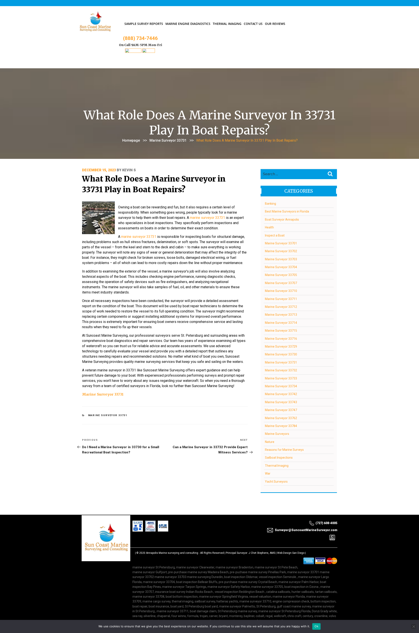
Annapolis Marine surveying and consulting (172, 552)
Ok (316, 626)
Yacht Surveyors (276, 481)
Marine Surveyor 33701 (281, 243)
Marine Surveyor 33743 (281, 402)
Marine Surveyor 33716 (281, 338)
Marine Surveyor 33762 (281, 418)
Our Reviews (275, 24)
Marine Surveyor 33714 (281, 322)
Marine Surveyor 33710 (281, 291)
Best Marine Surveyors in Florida (287, 211)
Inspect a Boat (275, 235)
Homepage (131, 140)
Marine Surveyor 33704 (281, 267)
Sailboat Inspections (279, 457)
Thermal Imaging (227, 24)
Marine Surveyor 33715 (281, 330)
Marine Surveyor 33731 (168, 140)
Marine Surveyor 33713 (281, 314)
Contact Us (253, 24)
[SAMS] (133, 52)
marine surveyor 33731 (207, 218)
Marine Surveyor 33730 (281, 354)
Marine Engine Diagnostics (187, 24)
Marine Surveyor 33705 (281, 275)
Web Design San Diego (290, 552)
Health (269, 227)
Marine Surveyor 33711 (281, 299)
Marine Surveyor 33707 (281, 283)
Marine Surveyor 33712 (281, 307)
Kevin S (129, 170)
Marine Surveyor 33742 (281, 394)
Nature (269, 442)
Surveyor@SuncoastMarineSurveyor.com (306, 530)
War (267, 473)
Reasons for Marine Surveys (284, 449)
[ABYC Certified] (148, 52)
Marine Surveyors (277, 434)
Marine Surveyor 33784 (281, 426)
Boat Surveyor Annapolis (282, 219)
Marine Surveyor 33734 (281, 386)
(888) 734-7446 (140, 38)
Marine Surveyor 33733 (281, 378)
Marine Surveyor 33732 (281, 370)
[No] (413, 626)
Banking (270, 203)
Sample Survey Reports (143, 24)
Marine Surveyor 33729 (281, 346)
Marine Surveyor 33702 (281, 251)
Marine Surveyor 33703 (281, 259)
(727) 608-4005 (326, 523)
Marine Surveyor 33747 (281, 410)
